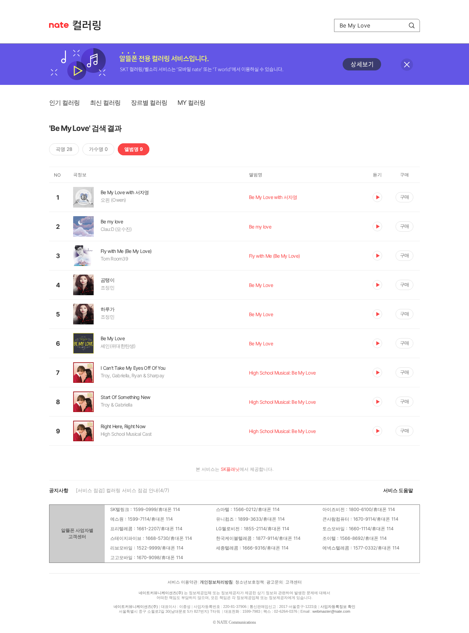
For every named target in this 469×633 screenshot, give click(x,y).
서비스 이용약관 (182, 582)
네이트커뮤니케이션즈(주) (161, 593)
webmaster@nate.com (331, 611)
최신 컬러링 (105, 102)
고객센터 (293, 582)
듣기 (377, 197)
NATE (59, 25)
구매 (404, 197)
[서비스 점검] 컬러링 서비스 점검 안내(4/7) (122, 490)
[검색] (412, 25)
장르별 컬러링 (149, 102)
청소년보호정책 (249, 582)
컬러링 (90, 25)
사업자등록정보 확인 (337, 606)
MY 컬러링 (191, 102)
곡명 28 (64, 149)
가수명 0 (98, 149)
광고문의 (274, 582)
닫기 (407, 64)
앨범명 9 (133, 149)
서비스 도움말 (398, 490)
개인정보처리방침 (216, 582)
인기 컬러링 (64, 102)
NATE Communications (236, 622)
